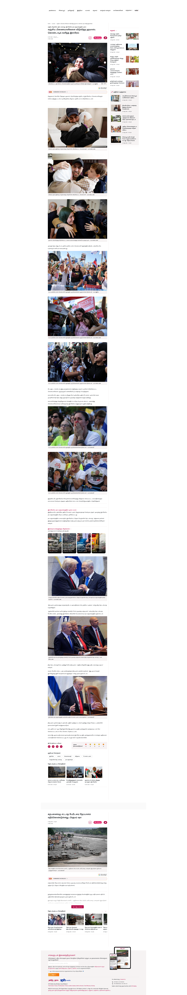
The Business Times (63, 986)
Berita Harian (80, 986)
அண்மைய (52, 10)
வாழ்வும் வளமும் (105, 10)
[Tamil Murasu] (53, 980)
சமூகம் (95, 10)
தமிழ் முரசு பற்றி (52, 990)
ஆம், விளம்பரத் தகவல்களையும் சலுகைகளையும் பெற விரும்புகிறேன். (67, 971)
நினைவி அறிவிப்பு (105, 990)
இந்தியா (79, 10)
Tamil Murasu (87, 986)
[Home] (65, 980)
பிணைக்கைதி (67, 756)
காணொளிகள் (118, 10)
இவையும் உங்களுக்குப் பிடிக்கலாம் (59, 529)
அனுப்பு (53, 975)
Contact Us (122, 979)
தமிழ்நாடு (71, 10)
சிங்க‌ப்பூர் (62, 10)
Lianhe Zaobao (72, 986)
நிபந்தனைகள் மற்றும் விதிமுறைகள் (67, 990)
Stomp (93, 986)
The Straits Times (52, 986)
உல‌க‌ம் (87, 10)
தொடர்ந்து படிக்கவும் (77, 907)
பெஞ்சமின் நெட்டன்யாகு (55, 759)
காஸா (58, 756)
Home (49, 23)
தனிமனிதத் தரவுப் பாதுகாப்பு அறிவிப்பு (68, 968)
